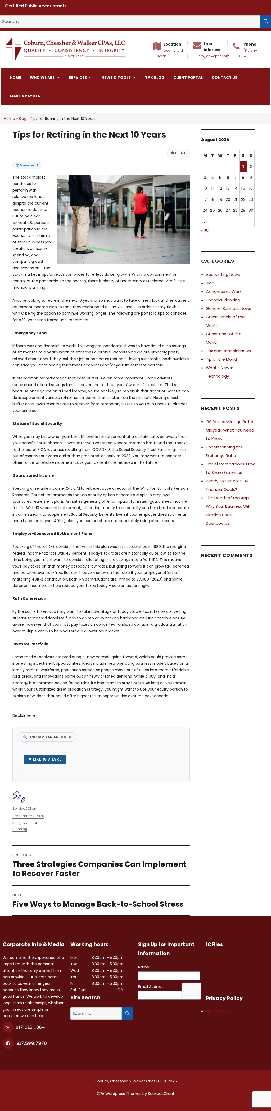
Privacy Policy (218, 1011)
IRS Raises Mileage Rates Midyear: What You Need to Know (230, 430)
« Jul (205, 230)
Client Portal (188, 77)
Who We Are (42, 77)
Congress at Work (223, 291)
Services (78, 77)
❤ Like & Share (45, 759)
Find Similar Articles (47, 737)
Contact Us (224, 77)
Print (178, 153)
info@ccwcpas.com (213, 56)
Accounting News (223, 274)
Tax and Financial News (228, 350)
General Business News (228, 308)
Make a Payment (26, 96)
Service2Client (24, 808)
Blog (22, 118)
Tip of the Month (222, 359)
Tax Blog (155, 77)
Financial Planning (24, 826)
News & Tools (116, 77)
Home (15, 77)
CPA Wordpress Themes (119, 1093)
